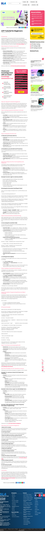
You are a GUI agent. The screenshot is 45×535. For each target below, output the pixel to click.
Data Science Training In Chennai (27, 501)
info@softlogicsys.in (5, 524)
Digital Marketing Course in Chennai (27, 510)
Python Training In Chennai (27, 496)
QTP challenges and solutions (7, 366)
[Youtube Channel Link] (44, 495)
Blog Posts (13, 496)
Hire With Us (14, 503)
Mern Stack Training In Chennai (26, 512)
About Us (13, 494)
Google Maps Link (5, 512)
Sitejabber (36, 514)
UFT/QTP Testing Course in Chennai (8, 477)
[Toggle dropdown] (27, 1)
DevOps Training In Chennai (27, 504)
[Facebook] (19, 27)
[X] (20, 27)
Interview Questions (26, 518)
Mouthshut (36, 504)
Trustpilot (36, 501)
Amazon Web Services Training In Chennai (27, 507)
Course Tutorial (25, 519)
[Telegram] (27, 27)
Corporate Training (15, 501)
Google (36, 499)
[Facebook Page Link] (35, 495)
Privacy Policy (14, 515)
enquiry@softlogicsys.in (4, 511)
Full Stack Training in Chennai (28, 497)
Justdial (36, 507)
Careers (13, 497)
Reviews (13, 508)
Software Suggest (38, 512)
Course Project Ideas (26, 522)
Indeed (36, 511)
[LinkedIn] (22, 27)
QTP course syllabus (20, 44)
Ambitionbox (37, 509)
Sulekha (36, 506)
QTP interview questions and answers (18, 65)
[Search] (20, 3)
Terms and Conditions (15, 516)
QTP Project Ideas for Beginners (14, 423)
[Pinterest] (25, 27)
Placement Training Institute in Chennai (28, 516)
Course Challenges (26, 521)
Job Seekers (14, 504)
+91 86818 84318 (6, 509)
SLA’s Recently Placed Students (15, 507)
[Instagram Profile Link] (40, 495)
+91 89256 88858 (6, 522)
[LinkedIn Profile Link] (42, 495)
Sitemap (13, 510)
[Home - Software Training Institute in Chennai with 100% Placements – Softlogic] (3, 3)
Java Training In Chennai (27, 494)
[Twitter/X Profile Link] (38, 495)
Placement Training (15, 500)
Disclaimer (13, 513)
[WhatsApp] (24, 27)
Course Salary (25, 524)
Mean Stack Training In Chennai (27, 514)
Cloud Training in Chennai (27, 502)
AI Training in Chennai (26, 505)
